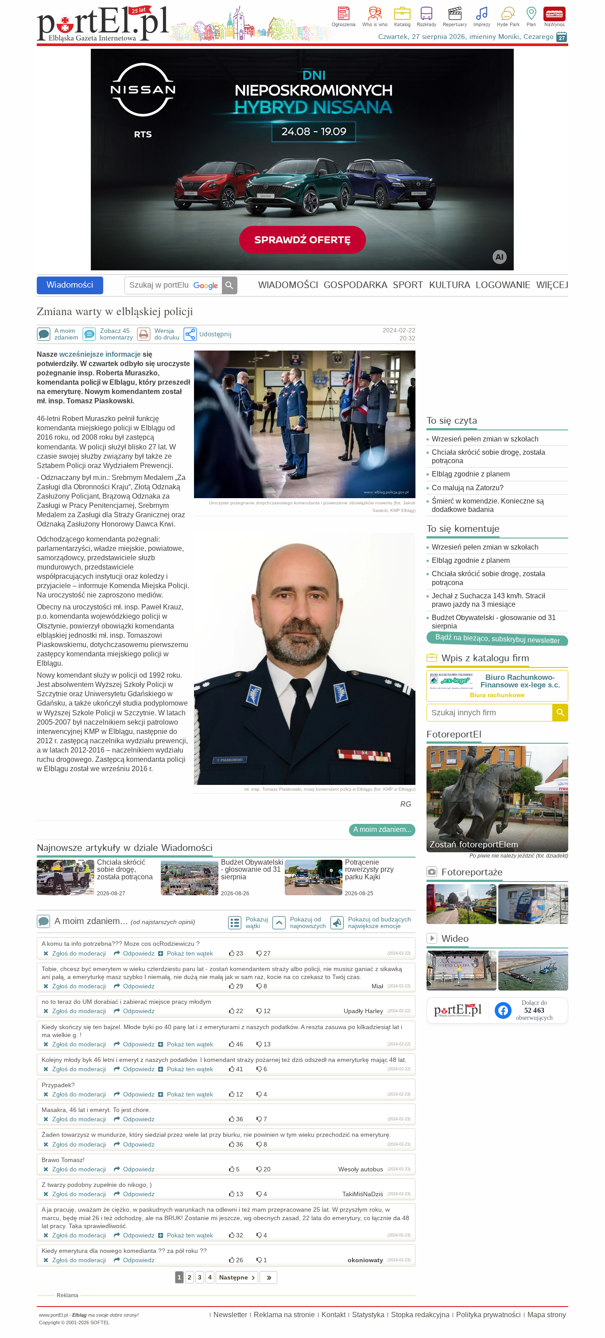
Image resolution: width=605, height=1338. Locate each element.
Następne (233, 1277)
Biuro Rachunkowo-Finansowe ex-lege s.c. (520, 681)
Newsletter (230, 1314)
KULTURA (449, 285)
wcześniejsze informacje (99, 354)
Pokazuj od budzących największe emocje (379, 922)
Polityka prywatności (488, 1314)
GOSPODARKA (356, 285)
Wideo (455, 939)
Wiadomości (70, 285)
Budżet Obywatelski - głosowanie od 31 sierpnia (494, 622)
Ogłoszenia (344, 24)
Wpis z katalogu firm (485, 659)
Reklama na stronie (284, 1314)
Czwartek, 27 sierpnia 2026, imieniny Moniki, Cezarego (466, 37)
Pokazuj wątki (257, 922)
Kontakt (333, 1314)
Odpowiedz (138, 953)
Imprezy (481, 24)
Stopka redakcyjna (420, 1314)
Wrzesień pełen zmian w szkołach (485, 439)
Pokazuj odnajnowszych (308, 922)
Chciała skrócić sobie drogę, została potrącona (488, 456)
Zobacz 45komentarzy (116, 334)
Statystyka (368, 1314)
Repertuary (455, 24)
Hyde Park (508, 24)
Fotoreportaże (472, 873)
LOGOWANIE (503, 285)
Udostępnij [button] (215, 334)
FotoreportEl (454, 735)
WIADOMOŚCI (288, 285)
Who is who (375, 24)
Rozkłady (426, 24)
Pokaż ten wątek (189, 953)
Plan (531, 24)
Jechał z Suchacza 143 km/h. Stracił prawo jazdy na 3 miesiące (488, 600)
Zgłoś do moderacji (78, 953)
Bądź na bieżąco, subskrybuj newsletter (497, 639)
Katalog (402, 24)
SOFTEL (99, 1322)
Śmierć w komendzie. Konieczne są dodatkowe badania (488, 505)
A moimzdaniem (66, 334)
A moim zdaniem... (382, 829)
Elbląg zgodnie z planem (471, 474)
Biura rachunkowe (497, 694)
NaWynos (554, 14)
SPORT (408, 285)
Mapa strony (546, 1314)
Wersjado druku (167, 334)
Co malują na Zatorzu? (468, 488)
